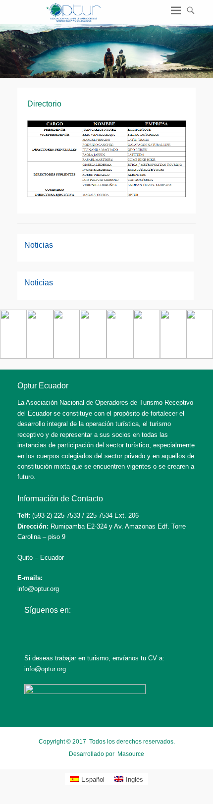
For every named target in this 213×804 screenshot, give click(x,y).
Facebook (32, 630)
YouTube (75, 630)
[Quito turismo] (13, 356)
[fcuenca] (66, 356)
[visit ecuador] (40, 356)
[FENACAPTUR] (146, 356)
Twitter (54, 630)
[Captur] (119, 356)
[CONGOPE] (93, 356)
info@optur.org (38, 588)
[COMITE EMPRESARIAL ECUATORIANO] (199, 356)
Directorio (44, 104)
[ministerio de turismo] (173, 356)
